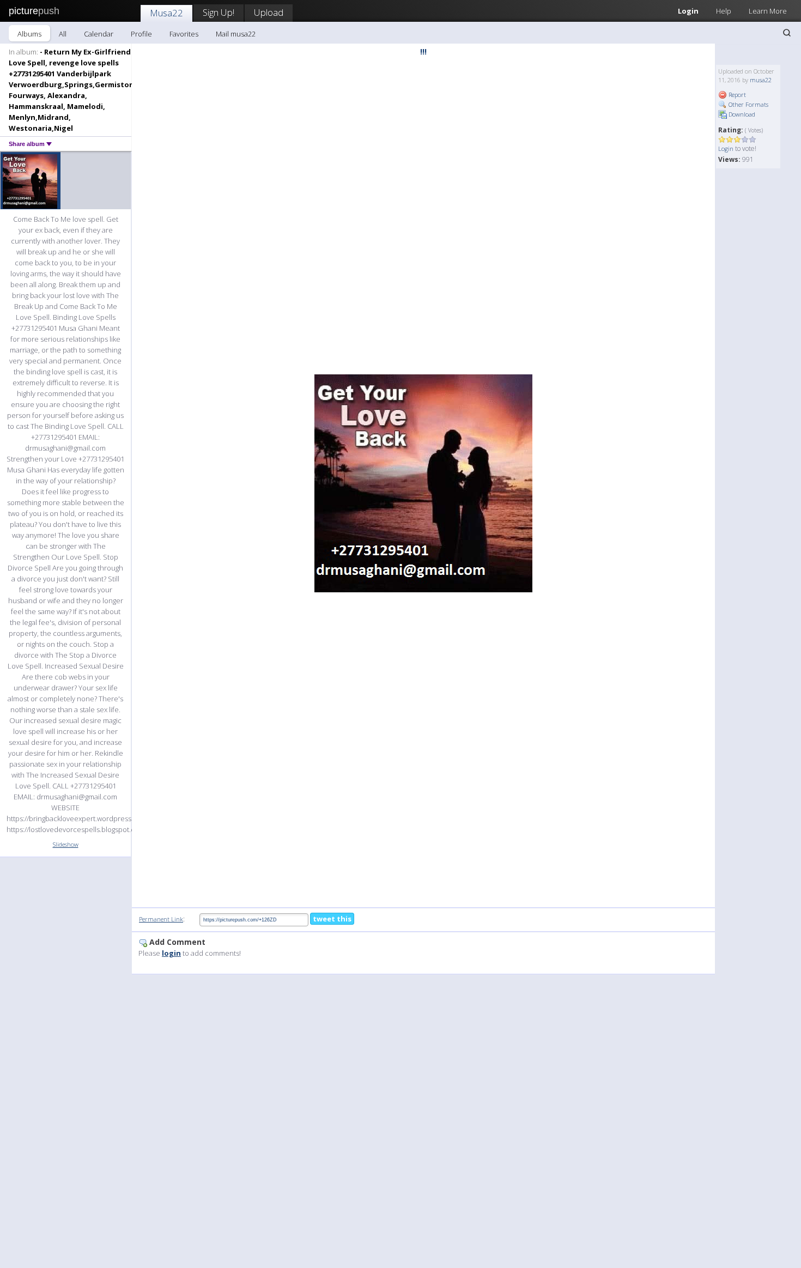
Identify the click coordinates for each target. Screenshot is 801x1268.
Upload (268, 12)
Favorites (183, 34)
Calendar (98, 34)
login (171, 953)
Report (736, 94)
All (62, 34)
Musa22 (166, 13)
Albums (29, 34)
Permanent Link (161, 919)
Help (723, 11)
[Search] (787, 32)
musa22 (761, 80)
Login (688, 11)
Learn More (768, 11)
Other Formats (747, 104)
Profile (141, 34)
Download (741, 114)
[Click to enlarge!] (423, 483)
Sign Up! (218, 12)
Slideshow (65, 844)
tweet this (332, 919)
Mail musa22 (236, 34)
